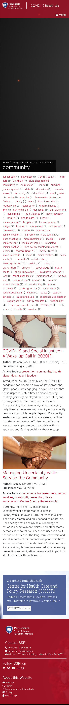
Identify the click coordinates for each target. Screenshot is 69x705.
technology (56, 300)
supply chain (14, 300)
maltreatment (48, 234)
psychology (42, 267)
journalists (30, 234)
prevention (9, 267)
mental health (24, 251)
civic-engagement (39, 180)
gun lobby (38, 209)
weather (32, 309)
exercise (24, 197)
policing (33, 263)
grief (5, 209)
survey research (35, 300)
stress (44, 292)
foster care (28, 205)
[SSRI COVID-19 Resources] (29, 5)
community (9, 184)
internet (26, 230)
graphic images (47, 205)
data (27, 189)
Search (8, 685)
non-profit (20, 259)
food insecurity (46, 201)
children (18, 180)
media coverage (31, 242)
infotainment (36, 226)
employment (57, 193)
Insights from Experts (24, 162)
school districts (11, 284)
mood (29, 255)
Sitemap (10, 682)
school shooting (33, 284)
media (49, 238)
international (9, 230)
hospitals (28, 222)
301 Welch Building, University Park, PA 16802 (41, 654)
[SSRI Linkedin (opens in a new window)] (19, 669)
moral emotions (46, 255)
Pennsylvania (12, 263)
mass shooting (10, 238)
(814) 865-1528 (23, 647)
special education (12, 292)
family (19, 201)
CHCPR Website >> (19, 608)
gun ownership (58, 209)
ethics (11, 197)
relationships (20, 280)
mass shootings (32, 238)
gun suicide (13, 213)
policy (47, 263)
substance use (25, 296)
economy (20, 193)
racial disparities (22, 275)
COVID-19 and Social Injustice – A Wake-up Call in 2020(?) (33, 353)
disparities (42, 189)
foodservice (9, 205)
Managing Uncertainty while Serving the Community (30, 475)
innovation (55, 226)
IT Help (9, 692)
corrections (27, 184)
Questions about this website (19, 689)
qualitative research (50, 271)
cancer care (9, 176)
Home (6, 162)
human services (47, 222)
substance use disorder (53, 296)
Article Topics (46, 162)
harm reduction (54, 213)
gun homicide (20, 209)
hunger (6, 226)
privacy (26, 267)
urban (6, 309)
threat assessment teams (21, 305)
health (11, 218)
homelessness (10, 222)
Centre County (46, 176)
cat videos (26, 176)
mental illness (47, 250)
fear (30, 201)
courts (42, 184)
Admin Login (11, 695)
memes (6, 250)
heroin (43, 217)
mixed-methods (11, 255)
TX (59, 305)
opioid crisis (37, 259)
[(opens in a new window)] (9, 669)
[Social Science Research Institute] (20, 630)
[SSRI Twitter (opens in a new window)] (5, 669)
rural (50, 280)
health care (27, 218)
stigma (31, 292)
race (5, 275)
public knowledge (24, 271)
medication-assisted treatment (41, 246)
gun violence (32, 213)
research (37, 280)
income (20, 226)
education (38, 193)
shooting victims (28, 288)
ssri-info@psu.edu (23, 651)
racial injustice (44, 275)
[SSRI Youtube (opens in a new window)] (14, 669)
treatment (46, 305)
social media (49, 288)
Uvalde (18, 309)
